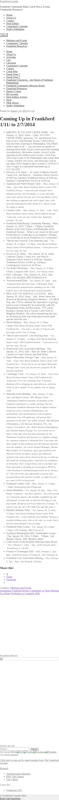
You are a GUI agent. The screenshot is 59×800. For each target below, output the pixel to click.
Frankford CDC (14, 790)
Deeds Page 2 (13, 74)
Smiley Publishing (15, 29)
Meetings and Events (16, 40)
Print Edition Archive (16, 97)
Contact (10, 20)
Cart (8, 60)
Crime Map (12, 71)
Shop (8, 100)
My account (12, 94)
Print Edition (12, 23)
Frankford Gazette (9, 1)
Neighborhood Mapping (18, 773)
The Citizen (12, 779)
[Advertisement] (29, 624)
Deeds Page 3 (13, 77)
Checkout (11, 63)
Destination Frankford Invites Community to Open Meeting (29, 590)
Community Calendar (17, 26)
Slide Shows (12, 102)
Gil (32, 111)
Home (9, 15)
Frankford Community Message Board (25, 85)
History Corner (13, 91)
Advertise (11, 57)
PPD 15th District (15, 776)
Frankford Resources (16, 46)
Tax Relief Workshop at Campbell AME (20, 593)
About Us (11, 17)
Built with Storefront (10, 798)
